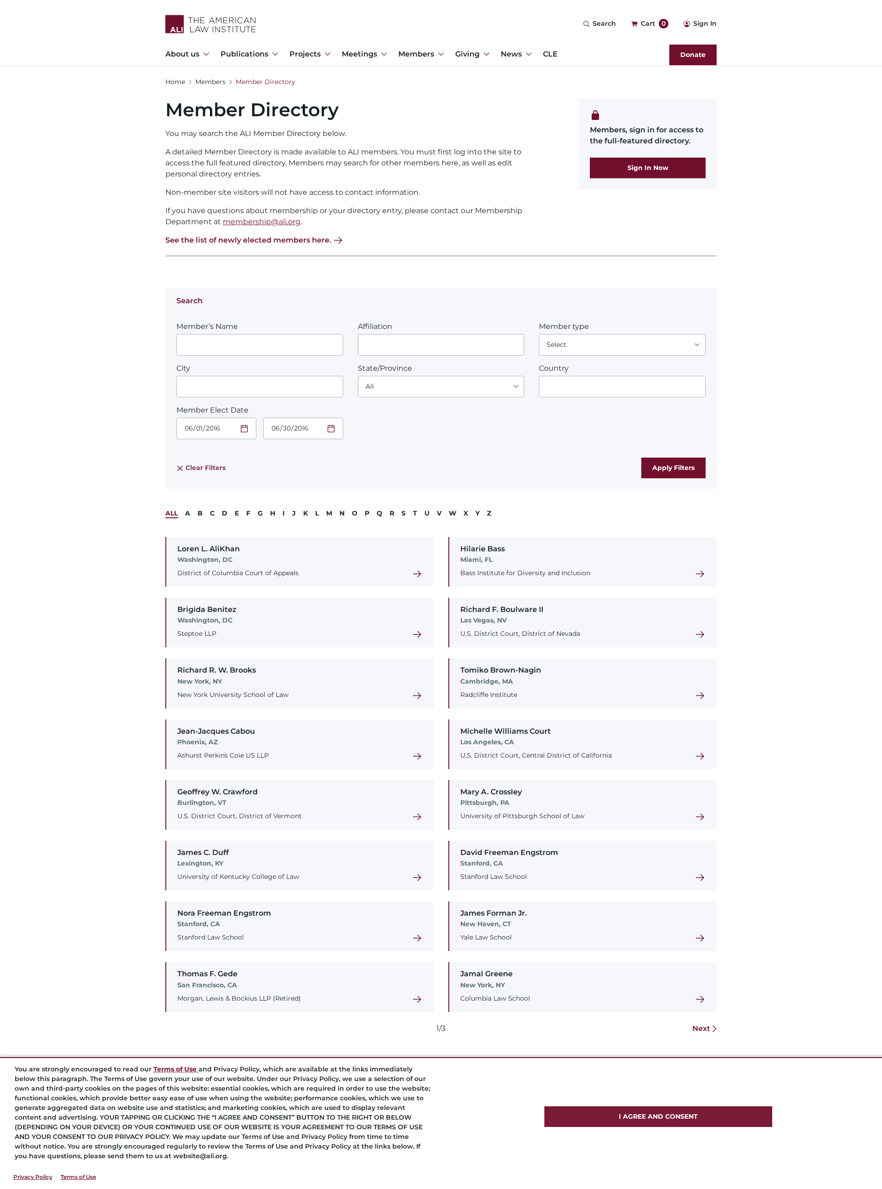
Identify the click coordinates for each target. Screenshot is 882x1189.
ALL (171, 513)
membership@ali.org (261, 221)
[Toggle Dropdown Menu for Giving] (485, 54)
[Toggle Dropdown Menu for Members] (439, 54)
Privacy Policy (32, 1176)
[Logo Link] (210, 24)
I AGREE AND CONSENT (658, 1116)
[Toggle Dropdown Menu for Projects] (326, 54)
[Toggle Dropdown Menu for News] (527, 54)
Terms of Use (78, 1176)
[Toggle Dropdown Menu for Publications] (273, 54)
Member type (564, 326)
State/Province (385, 368)
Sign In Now (648, 168)
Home (175, 82)
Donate (693, 55)
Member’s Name (207, 326)
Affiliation (375, 326)
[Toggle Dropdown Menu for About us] (204, 54)
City (183, 368)
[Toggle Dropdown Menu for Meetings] (382, 54)
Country (554, 368)
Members (210, 82)
